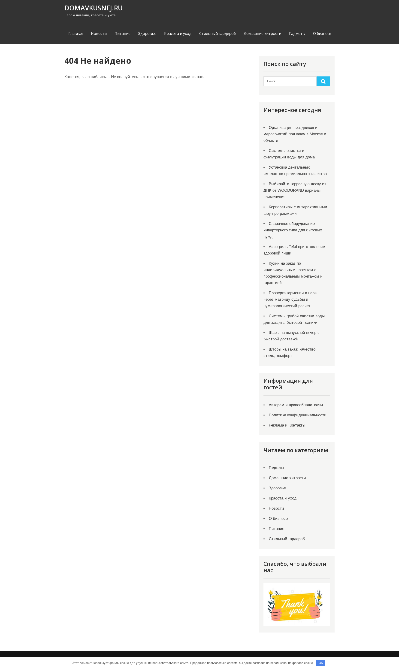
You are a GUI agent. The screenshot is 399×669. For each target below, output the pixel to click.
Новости (99, 33)
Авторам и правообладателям (296, 405)
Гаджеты (297, 33)
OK (321, 663)
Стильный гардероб (217, 33)
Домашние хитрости (262, 33)
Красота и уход (177, 33)
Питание (122, 33)
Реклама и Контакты (287, 425)
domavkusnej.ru (93, 7)
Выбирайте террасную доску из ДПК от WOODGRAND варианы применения (294, 190)
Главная (75, 33)
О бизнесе (322, 33)
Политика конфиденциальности (297, 415)
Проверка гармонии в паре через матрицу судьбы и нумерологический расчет (290, 299)
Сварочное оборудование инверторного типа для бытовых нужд (292, 230)
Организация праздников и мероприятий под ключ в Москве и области (294, 134)
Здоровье (147, 33)
